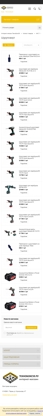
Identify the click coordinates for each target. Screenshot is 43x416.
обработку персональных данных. (20, 334)
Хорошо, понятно (34, 413)
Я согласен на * (20, 334)
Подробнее (23, 61)
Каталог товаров (11, 19)
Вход (2, 11)
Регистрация (9, 11)
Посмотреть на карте (10, 395)
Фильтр (10, 45)
